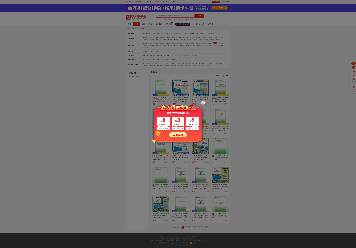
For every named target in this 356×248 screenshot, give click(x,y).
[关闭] (203, 103)
